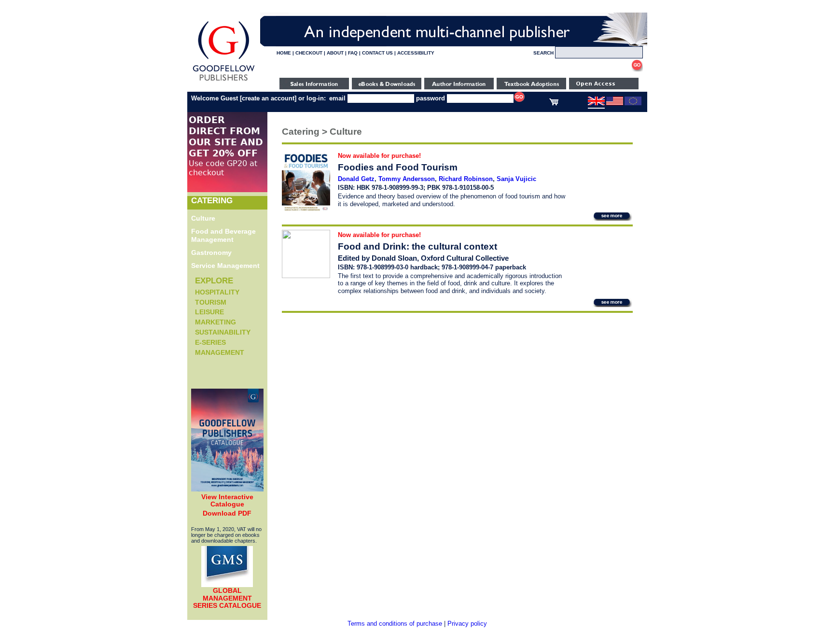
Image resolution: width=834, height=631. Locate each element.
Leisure (209, 312)
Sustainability (222, 332)
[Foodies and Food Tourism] (306, 209)
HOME (284, 53)
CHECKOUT (308, 53)
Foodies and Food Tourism (398, 167)
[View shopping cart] (553, 103)
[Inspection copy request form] (531, 87)
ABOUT (335, 53)
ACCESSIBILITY (415, 53)
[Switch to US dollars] (614, 103)
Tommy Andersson (406, 178)
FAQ (353, 53)
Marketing (215, 322)
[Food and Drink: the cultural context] (306, 276)
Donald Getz (356, 178)
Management (219, 352)
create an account (268, 98)
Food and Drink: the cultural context (417, 246)
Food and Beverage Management (223, 235)
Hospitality (217, 292)
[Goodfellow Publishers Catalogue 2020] (227, 489)
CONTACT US (377, 53)
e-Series (210, 342)
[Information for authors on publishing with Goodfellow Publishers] (459, 87)
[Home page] (223, 80)
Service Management (225, 265)
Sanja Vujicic (516, 178)
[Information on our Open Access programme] (604, 87)
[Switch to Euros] (633, 103)
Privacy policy (467, 623)
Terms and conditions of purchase (395, 623)
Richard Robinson (466, 178)
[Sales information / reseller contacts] (314, 87)
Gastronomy (211, 252)
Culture (203, 218)
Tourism (210, 302)
